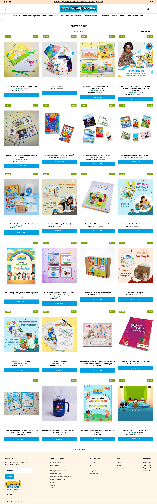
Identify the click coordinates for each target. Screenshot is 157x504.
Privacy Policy (147, 462)
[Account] (147, 9)
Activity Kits (104, 16)
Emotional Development (58, 479)
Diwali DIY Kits (138, 16)
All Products (54, 488)
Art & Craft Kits (67, 16)
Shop (15, 16)
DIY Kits (78, 16)
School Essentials (90, 16)
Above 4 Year (9, 20)
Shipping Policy (147, 468)
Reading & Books (56, 468)
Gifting (52, 485)
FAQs (119, 462)
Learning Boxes (55, 465)
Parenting (120, 468)
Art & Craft (54, 482)
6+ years (93, 471)
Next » (84, 449)
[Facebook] (4, 2)
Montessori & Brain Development (61, 476)
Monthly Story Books (50, 16)
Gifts (129, 16)
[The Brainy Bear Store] (78, 8)
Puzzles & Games (117, 16)
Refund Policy (147, 465)
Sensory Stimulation (57, 462)
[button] (18, 88)
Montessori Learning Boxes (29, 16)
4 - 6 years (93, 468)
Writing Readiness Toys (58, 471)
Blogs (119, 465)
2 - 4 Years (93, 465)
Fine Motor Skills (55, 474)
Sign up (9, 476)
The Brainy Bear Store (15, 502)
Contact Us (146, 471)
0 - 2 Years (93, 462)
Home (2, 20)
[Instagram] (7, 2)
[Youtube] (10, 2)
